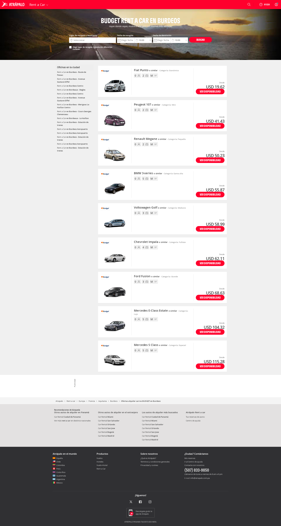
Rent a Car (101, 468)
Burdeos (114, 401)
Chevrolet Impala (150, 242)
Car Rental (67, 417)
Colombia (60, 465)
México (59, 482)
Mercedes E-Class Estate (155, 310)
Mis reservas (189, 458)
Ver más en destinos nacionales (72, 420)
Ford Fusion (147, 276)
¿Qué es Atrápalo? (148, 458)
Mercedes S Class (150, 345)
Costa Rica (60, 472)
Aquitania (102, 401)
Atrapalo (59, 401)
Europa (82, 401)
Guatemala (61, 475)
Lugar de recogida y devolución (83, 35)
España (59, 458)
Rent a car (71, 401)
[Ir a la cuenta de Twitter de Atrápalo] (131, 502)
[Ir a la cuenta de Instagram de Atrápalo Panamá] (150, 502)
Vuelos (99, 458)
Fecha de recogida (125, 35)
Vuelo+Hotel (102, 465)
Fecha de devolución (162, 35)
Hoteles (100, 461)
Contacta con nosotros (194, 465)
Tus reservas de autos (195, 417)
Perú (58, 468)
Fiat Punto (146, 70)
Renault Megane (150, 139)
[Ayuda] (264, 4)
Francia (92, 401)
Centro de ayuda (193, 420)
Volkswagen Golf (150, 207)
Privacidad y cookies (149, 465)
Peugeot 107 (147, 104)
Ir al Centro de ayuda (193, 462)
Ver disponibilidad (210, 91)
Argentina (60, 479)
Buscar (200, 40)
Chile (58, 461)
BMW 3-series (148, 173)
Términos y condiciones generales (155, 461)
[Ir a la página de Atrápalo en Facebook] (140, 502)
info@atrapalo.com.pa (200, 478)
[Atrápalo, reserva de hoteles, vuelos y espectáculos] (13, 4)
